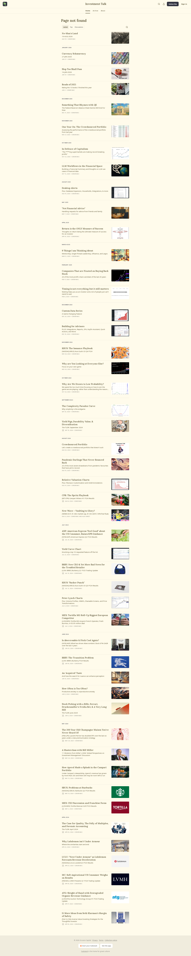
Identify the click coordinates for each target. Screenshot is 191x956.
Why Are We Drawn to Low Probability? (83, 384)
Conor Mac (71, 39)
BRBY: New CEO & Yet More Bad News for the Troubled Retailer (83, 566)
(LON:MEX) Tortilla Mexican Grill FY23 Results (79, 806)
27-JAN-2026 (67, 57)
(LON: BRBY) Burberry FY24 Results (75, 661)
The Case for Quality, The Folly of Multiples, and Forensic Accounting (85, 825)
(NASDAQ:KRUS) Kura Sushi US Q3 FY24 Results (80, 585)
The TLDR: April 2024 (70, 829)
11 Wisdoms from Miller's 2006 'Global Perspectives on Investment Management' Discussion (83, 754)
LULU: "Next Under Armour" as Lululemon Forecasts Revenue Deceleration (84, 858)
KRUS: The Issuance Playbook (77, 348)
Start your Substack (89, 946)
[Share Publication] (164, 4)
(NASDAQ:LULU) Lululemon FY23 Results (77, 863)
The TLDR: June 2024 (70, 713)
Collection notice (111, 940)
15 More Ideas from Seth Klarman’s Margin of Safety (84, 914)
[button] (87, 10)
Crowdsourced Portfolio (74, 444)
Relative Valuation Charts (75, 479)
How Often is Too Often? (75, 688)
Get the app (106, 946)
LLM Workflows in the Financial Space (82, 166)
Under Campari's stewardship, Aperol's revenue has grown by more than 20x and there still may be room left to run (84, 774)
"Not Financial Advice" (73, 208)
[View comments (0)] (78, 337)
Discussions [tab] (79, 27)
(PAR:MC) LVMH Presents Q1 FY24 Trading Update (81, 881)
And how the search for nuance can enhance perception (83, 676)
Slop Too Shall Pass (72, 69)
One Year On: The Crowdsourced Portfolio (84, 127)
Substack (84, 951)
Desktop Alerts (69, 188)
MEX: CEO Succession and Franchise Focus (84, 803)
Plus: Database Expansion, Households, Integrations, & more (85, 191)
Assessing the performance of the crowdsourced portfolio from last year (84, 131)
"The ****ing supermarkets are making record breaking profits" (83, 153)
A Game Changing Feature (72, 314)
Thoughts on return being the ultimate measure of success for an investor (84, 233)
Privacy (95, 940)
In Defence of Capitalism (75, 149)
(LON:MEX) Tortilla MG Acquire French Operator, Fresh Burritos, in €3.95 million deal (82, 622)
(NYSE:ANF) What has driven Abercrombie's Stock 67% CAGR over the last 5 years (85, 644)
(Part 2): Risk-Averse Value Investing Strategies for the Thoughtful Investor (82, 920)
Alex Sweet (86, 516)
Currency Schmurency (74, 53)
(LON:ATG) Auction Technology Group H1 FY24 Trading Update (83, 900)
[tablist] (73, 27)
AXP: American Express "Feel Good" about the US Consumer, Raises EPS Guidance (83, 532)
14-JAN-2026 (67, 72)
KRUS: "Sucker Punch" (73, 582)
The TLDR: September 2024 (72, 427)
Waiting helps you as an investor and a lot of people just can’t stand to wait (85, 293)
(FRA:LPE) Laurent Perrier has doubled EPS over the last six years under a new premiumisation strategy (84, 737)
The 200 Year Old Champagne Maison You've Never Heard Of (85, 731)
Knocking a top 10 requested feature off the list (80, 552)
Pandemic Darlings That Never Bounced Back (83, 461)
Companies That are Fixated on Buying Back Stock (85, 272)
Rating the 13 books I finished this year (77, 87)
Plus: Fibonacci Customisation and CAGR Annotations (82, 483)
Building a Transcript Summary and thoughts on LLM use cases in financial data (83, 170)
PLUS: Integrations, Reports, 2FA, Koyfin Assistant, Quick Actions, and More (83, 330)
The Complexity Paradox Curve (78, 406)
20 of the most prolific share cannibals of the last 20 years (84, 277)
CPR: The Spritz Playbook (75, 495)
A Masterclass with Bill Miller (78, 750)
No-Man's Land (70, 33)
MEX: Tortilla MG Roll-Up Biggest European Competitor (85, 616)
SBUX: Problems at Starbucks (77, 787)
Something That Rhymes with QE (79, 105)
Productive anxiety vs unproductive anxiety (78, 691)
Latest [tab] (65, 27)
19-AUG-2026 (67, 36)
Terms (101, 940)
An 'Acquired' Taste (72, 673)
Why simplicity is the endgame (73, 409)
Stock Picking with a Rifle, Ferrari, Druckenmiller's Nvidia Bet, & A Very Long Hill (84, 707)
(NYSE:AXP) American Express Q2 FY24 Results (79, 537)
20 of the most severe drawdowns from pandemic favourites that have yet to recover (85, 467)
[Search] (159, 4)
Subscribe (173, 4)
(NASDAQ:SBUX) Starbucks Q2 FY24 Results (78, 791)
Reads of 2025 (69, 84)
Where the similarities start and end (75, 844)
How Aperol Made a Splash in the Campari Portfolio (84, 769)
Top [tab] (71, 27)
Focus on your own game (71, 367)
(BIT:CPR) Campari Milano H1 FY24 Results (78, 498)
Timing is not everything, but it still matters (85, 288)
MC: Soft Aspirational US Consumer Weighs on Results (85, 876)
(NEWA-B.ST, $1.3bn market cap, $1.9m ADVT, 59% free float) (85, 514)
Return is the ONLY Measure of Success (82, 228)
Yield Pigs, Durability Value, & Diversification (77, 423)
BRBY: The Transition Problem (78, 657)
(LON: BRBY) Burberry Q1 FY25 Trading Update (80, 570)
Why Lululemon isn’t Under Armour (81, 841)
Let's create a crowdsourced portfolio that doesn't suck (82, 447)
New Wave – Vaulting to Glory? (78, 510)
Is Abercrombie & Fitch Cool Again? (80, 640)
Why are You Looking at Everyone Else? (83, 363)
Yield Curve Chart (71, 549)
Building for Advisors (73, 326)
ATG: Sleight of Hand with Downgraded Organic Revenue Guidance (82, 894)
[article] (95, 38)
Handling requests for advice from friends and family (82, 211)
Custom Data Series (72, 310)
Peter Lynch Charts (72, 598)
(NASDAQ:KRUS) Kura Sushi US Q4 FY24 (77, 351)
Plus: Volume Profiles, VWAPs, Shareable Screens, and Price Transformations (84, 602)
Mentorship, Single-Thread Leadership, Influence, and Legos (85, 254)
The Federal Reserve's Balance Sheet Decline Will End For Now (83, 109)
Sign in (184, 4)
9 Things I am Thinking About (77, 250)
